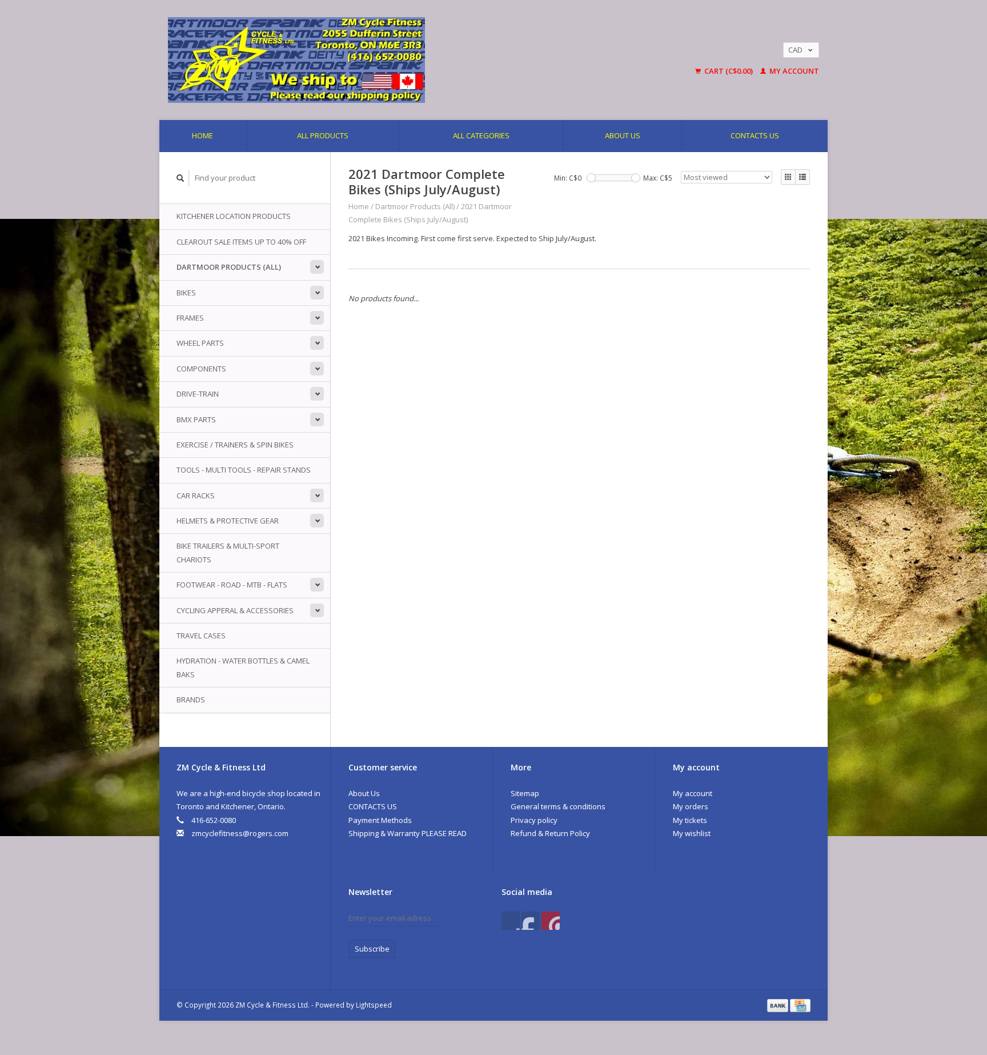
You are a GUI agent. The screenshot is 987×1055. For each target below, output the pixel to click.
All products (322, 135)
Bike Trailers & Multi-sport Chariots (227, 552)
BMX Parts (196, 419)
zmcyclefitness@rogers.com (239, 833)
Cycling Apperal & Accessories (235, 610)
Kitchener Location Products (233, 216)
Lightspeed (374, 1004)
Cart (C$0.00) (729, 71)
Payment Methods (380, 820)
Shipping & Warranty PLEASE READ (407, 833)
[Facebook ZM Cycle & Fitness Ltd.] (510, 921)
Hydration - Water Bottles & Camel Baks (243, 667)
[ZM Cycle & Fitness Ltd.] (387, 60)
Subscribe (372, 949)
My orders (690, 806)
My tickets (690, 820)
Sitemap (525, 793)
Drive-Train (197, 394)
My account (793, 71)
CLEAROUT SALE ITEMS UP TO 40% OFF (241, 242)
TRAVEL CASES (201, 635)
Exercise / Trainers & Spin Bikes (235, 444)
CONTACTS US (755, 135)
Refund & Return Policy (550, 833)
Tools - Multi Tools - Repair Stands (243, 470)
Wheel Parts (200, 343)
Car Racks (195, 495)
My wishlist (692, 833)
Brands (190, 699)
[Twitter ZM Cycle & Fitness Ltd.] (530, 921)
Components (201, 368)
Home (202, 135)
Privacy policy (534, 820)
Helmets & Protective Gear (227, 520)
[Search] (180, 178)
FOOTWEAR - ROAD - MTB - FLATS (231, 585)
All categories (481, 135)
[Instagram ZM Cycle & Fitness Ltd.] (550, 921)
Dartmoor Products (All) (228, 267)
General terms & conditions (558, 806)
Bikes (186, 292)
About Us (622, 135)
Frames (190, 318)
